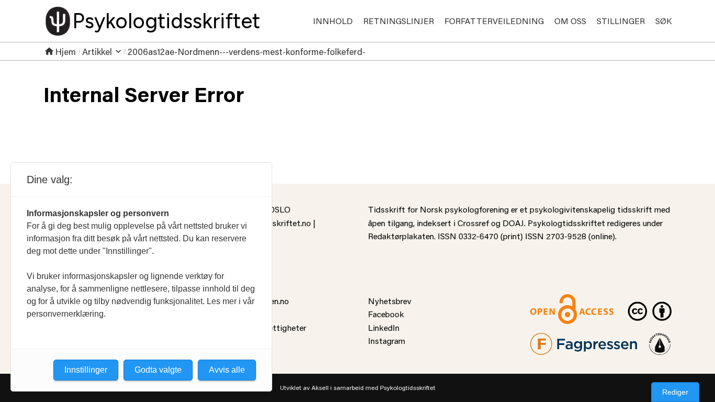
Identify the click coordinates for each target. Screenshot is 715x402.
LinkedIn (383, 327)
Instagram (386, 340)
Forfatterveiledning (494, 20)
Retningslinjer (398, 20)
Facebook (386, 313)
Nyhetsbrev (389, 300)
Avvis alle (227, 369)
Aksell (320, 388)
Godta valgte (158, 369)
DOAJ (513, 222)
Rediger (675, 392)
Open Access (554, 300)
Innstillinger (85, 369)
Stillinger (621, 20)
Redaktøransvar (660, 339)
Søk (663, 20)
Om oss (570, 20)
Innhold (333, 20)
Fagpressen (551, 339)
